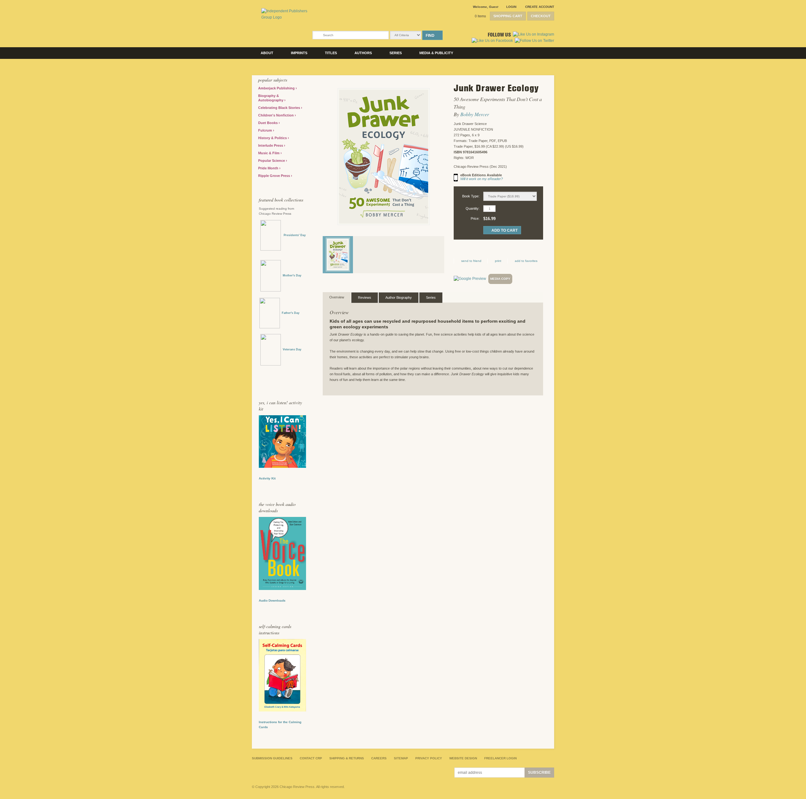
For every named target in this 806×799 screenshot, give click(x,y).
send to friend (471, 261)
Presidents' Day (293, 235)
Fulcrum (265, 130)
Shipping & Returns (346, 758)
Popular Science (272, 160)
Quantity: (473, 208)
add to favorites (526, 261)
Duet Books (268, 123)
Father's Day (290, 312)
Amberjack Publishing (277, 88)
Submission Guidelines (272, 758)
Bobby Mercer (474, 114)
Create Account (539, 6)
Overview (336, 297)
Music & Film (269, 153)
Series (395, 53)
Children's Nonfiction (276, 115)
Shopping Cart (507, 16)
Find (430, 35)
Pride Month (268, 168)
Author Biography (398, 297)
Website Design (463, 758)
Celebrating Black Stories (279, 108)
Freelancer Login (500, 758)
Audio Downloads (272, 600)
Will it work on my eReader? (481, 179)
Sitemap (401, 758)
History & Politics (273, 138)
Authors (363, 53)
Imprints (299, 53)
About (267, 53)
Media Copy (500, 278)
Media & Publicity (436, 53)
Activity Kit (267, 478)
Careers (379, 758)
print (498, 261)
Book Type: (471, 196)
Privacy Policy (428, 758)
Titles (331, 53)
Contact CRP (311, 758)
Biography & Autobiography (271, 98)
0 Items (480, 16)
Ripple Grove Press (274, 176)
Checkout (541, 16)
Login (511, 6)
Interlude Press (271, 145)
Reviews (364, 297)
